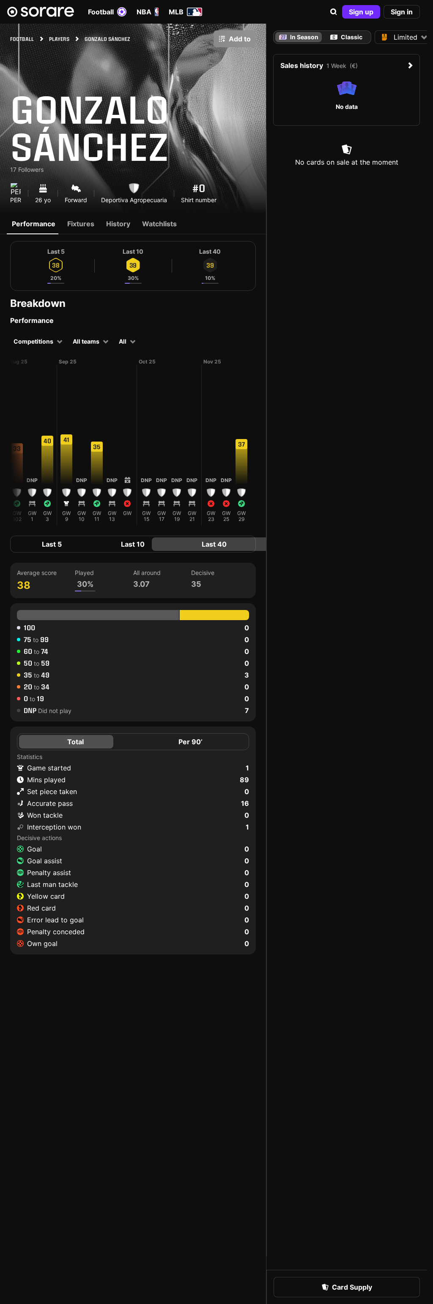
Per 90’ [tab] (190, 741)
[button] (333, 11)
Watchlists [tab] (159, 224)
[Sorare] (40, 12)
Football (101, 12)
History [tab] (118, 224)
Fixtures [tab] (80, 224)
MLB (176, 12)
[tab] (346, 37)
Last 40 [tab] (214, 544)
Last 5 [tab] (52, 544)
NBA (144, 12)
